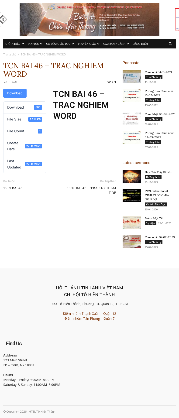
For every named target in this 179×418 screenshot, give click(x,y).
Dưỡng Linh (153, 177)
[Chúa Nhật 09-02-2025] (132, 118)
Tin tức (33, 43)
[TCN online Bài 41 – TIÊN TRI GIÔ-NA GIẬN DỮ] (132, 195)
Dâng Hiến (140, 43)
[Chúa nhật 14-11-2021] (132, 76)
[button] (170, 44)
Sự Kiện (150, 223)
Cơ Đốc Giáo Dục (58, 43)
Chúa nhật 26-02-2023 (160, 237)
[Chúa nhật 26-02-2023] (132, 241)
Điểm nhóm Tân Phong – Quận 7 (89, 318)
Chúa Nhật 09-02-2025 (160, 114)
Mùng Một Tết (154, 218)
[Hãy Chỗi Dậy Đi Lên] (132, 176)
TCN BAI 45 (12, 188)
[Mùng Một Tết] (132, 222)
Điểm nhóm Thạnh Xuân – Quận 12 (89, 313)
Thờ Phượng (153, 77)
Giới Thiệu (13, 43)
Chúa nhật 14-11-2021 (158, 72)
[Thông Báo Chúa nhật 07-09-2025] (132, 137)
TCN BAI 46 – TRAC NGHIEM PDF (91, 190)
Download (15, 93)
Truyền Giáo (87, 43)
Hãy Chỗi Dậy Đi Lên (158, 172)
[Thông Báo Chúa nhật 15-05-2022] (132, 95)
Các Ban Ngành (114, 43)
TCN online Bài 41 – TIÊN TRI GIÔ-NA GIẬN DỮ (157, 195)
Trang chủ (9, 54)
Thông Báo (153, 100)
